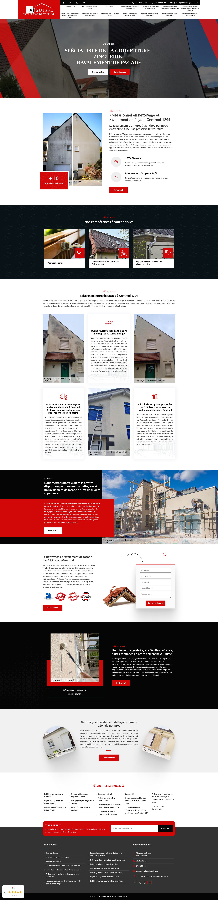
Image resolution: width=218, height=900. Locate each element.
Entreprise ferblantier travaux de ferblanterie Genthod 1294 (109, 806)
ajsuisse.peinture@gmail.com (185, 3)
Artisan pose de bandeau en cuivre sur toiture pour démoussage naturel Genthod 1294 (163, 798)
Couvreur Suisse (70, 7)
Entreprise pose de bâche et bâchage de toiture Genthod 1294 (135, 801)
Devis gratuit (118, 190)
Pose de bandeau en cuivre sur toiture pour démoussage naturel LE (70, 15)
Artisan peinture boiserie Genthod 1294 (107, 799)
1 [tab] (108, 750)
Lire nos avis (13, 895)
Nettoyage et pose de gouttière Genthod (82, 802)
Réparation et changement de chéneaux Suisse (150, 7)
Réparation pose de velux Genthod (80, 809)
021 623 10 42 (141, 3)
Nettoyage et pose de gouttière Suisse (110, 14)
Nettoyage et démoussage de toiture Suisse (149, 14)
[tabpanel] (109, 735)
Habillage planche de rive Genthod (53, 795)
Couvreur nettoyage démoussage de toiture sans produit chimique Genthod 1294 (137, 810)
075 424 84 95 (160, 3)
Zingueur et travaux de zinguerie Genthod (79, 795)
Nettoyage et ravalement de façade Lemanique (90, 14)
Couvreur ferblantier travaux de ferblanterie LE (130, 7)
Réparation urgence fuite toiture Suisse (169, 14)
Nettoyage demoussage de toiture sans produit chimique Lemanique (190, 8)
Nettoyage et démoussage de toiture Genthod (55, 809)
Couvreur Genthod (105, 794)
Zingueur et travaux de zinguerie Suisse (130, 14)
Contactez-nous (120, 72)
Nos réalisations (98, 72)
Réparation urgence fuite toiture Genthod (53, 802)
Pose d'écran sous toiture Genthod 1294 (161, 807)
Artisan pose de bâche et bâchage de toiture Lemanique (170, 7)
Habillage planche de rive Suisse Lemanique (189, 14)
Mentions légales (121, 896)
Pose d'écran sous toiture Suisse (90, 7)
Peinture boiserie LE (110, 7)
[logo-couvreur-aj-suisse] (39, 10)
